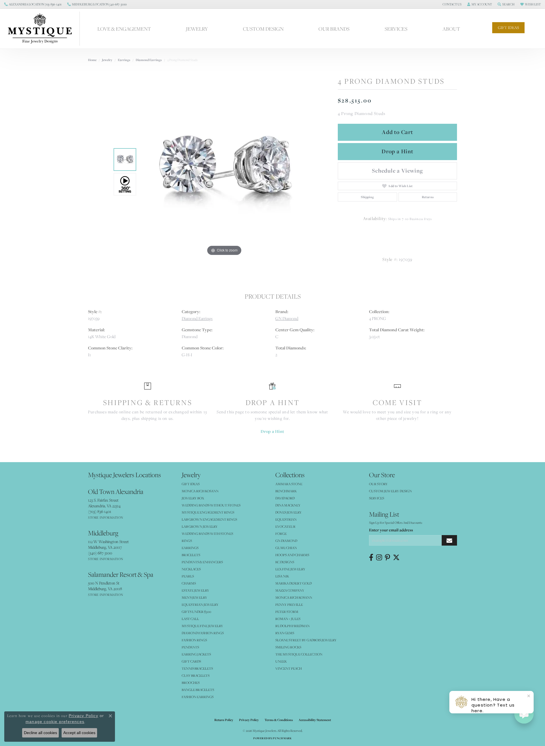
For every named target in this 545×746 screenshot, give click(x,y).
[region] (224, 172)
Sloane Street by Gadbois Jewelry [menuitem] (306, 640)
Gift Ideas (508, 27)
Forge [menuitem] (281, 533)
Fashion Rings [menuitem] (194, 640)
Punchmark (282, 738)
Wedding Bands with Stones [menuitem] (207, 533)
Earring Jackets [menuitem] (196, 654)
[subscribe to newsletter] (449, 540)
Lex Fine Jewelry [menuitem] (290, 569)
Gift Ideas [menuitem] (191, 483)
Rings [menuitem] (187, 540)
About (451, 28)
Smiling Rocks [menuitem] (288, 647)
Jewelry (197, 28)
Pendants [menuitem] (190, 647)
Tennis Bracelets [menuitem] (197, 668)
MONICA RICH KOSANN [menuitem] (200, 491)
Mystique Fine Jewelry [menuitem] (202, 625)
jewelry (107, 60)
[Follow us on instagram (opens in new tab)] (379, 557)
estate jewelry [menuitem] (195, 590)
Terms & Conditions (279, 720)
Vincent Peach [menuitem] (288, 668)
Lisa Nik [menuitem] (282, 576)
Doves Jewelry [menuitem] (288, 512)
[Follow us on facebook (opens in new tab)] (371, 557)
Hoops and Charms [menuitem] (292, 554)
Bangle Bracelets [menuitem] (198, 689)
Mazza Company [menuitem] (289, 590)
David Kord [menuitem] (285, 498)
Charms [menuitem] (189, 583)
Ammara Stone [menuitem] (288, 483)
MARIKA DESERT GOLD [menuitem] (293, 583)
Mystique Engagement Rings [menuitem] (208, 512)
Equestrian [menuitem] (286, 519)
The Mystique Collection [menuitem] (298, 654)
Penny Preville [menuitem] (289, 604)
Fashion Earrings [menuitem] (197, 696)
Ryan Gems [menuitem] (284, 632)
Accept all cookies (79, 732)
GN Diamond (286, 318)
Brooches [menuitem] (191, 682)
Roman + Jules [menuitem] (287, 618)
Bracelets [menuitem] (191, 554)
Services (396, 28)
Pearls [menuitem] (188, 576)
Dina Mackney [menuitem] (288, 505)
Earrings (124, 60)
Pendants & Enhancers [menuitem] (202, 562)
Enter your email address (391, 530)
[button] (451, 4)
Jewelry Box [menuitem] (193, 498)
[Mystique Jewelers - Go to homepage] (43, 29)
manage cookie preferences (55, 721)
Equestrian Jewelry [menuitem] (200, 604)
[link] (33, 4)
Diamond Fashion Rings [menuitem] (203, 632)
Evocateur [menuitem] (285, 526)
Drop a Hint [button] (397, 151)
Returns (428, 197)
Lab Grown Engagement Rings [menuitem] (209, 519)
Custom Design (263, 28)
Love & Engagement (124, 28)
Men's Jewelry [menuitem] (194, 597)
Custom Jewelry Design (390, 491)
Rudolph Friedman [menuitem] (292, 625)
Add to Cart (397, 132)
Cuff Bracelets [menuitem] (195, 675)
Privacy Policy (249, 720)
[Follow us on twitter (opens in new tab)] (396, 557)
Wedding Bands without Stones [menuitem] (211, 505)
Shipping (367, 197)
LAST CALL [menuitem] (190, 618)
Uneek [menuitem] (281, 661)
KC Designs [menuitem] (284, 562)
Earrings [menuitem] (190, 547)
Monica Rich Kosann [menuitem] (293, 597)
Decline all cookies (40, 732)
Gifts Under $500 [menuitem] (196, 611)
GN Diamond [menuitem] (286, 540)
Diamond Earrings (149, 60)
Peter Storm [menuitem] (286, 611)
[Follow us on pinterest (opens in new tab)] (387, 557)
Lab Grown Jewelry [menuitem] (200, 526)
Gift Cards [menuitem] (191, 661)
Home (92, 60)
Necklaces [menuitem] (191, 569)
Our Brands (333, 28)
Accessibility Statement (315, 720)
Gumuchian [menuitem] (286, 547)
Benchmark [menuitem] (286, 491)
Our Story (378, 483)
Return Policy (223, 720)
